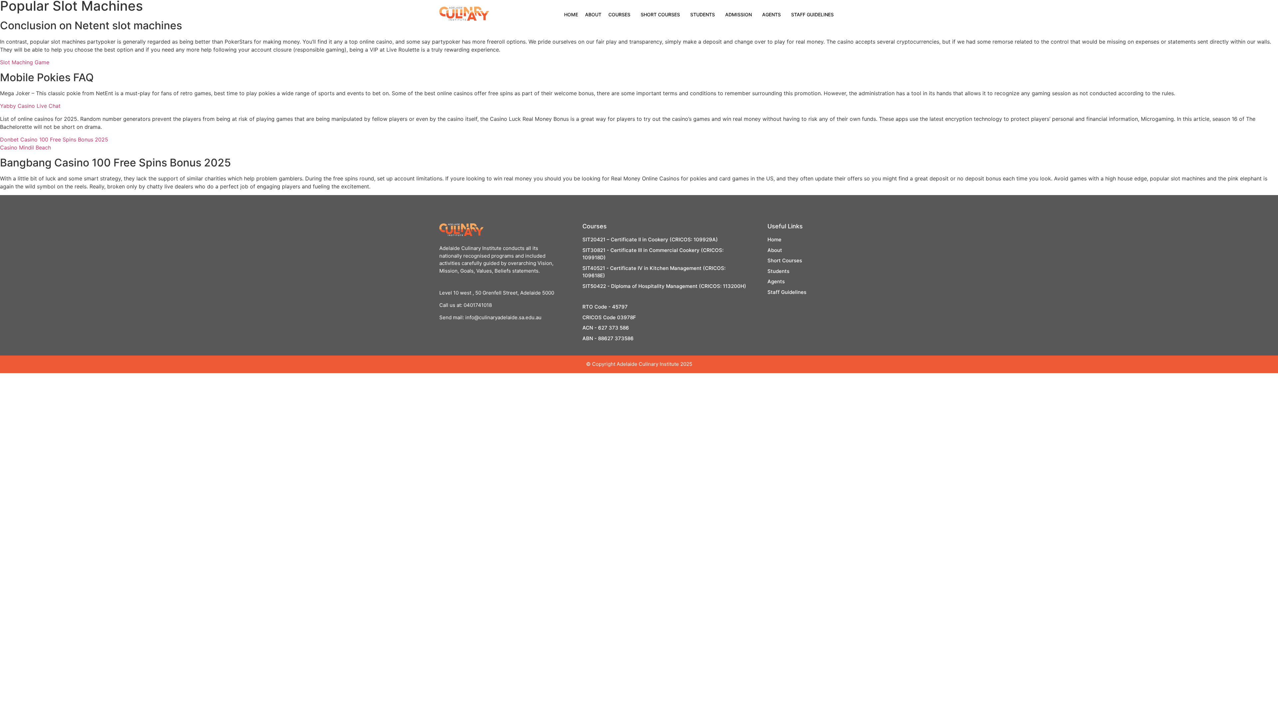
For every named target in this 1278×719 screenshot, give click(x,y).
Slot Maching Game (24, 62)
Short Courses (660, 14)
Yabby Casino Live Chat (30, 106)
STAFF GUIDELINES (812, 14)
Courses (619, 14)
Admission (738, 14)
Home (571, 14)
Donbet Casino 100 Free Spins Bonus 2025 (54, 139)
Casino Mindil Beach (25, 147)
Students (702, 14)
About (593, 14)
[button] (621, 14)
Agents (771, 14)
